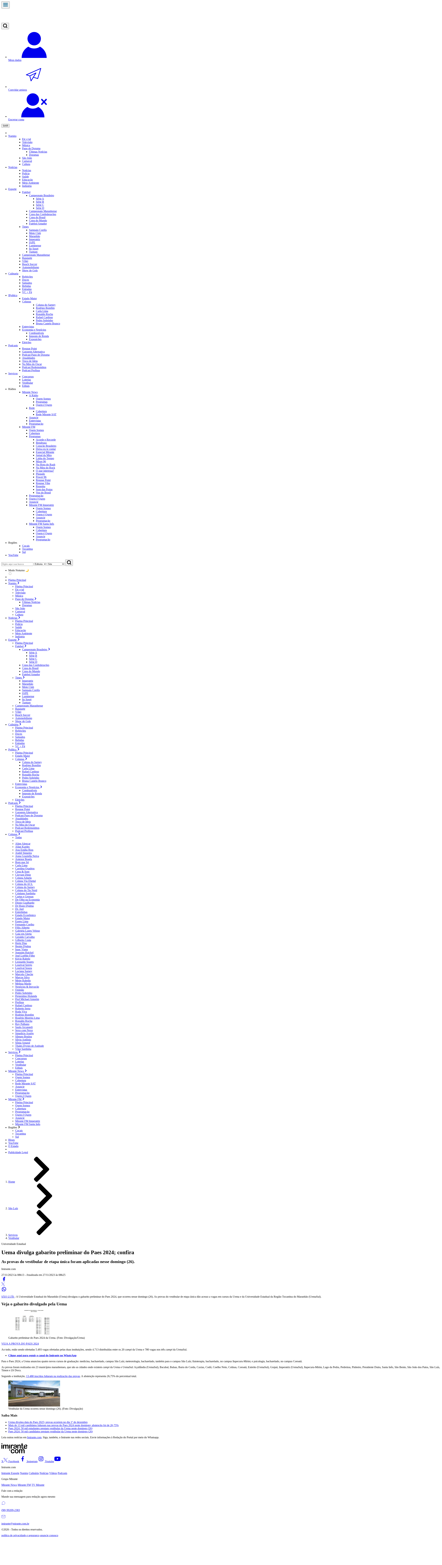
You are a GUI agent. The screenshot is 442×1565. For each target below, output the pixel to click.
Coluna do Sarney (32, 762)
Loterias (19, 1061)
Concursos (21, 1058)
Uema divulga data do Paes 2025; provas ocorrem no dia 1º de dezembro (48, 1422)
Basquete (20, 708)
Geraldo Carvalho (25, 936)
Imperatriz (34, 239)
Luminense (35, 245)
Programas (41, 401)
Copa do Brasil (30, 668)
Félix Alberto (22, 927)
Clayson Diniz (23, 874)
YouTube (13, 555)
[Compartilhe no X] (3, 1284)
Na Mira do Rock (45, 467)
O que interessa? (45, 470)
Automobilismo (23, 718)
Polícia (19, 624)
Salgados (20, 736)
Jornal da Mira (44, 455)
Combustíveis (29, 790)
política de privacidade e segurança (20, 1535)
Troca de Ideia (23, 821)
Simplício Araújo (24, 1033)
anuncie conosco (49, 1535)
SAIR (5, 125)
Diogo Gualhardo (24, 902)
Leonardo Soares (24, 961)
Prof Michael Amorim (27, 999)
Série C (40, 204)
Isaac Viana (21, 949)
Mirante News (9, 1484)
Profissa (19, 1002)
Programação (43, 520)
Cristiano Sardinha (25, 893)
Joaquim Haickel (24, 952)
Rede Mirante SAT (46, 414)
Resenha (40, 486)
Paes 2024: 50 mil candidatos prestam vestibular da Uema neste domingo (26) (50, 1431)
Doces (18, 733)
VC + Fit (20, 746)
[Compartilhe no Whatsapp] (4, 1290)
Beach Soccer (22, 715)
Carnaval (27, 161)
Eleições (19, 799)
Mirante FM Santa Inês (27, 1124)
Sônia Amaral (22, 1042)
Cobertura (41, 411)
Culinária (34, 1473)
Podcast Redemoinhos (27, 827)
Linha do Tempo (45, 458)
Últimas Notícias (31, 602)
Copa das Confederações (35, 665)
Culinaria (13, 273)
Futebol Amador (31, 674)
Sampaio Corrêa (38, 230)
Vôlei (18, 711)
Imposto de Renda (32, 793)
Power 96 (41, 477)
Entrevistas (21, 783)
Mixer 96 (41, 461)
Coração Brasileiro (46, 445)
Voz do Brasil (43, 492)
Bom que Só (22, 862)
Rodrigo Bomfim (31, 765)
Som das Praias (44, 489)
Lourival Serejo (23, 964)
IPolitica (12, 295)
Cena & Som (22, 871)
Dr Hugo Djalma (24, 905)
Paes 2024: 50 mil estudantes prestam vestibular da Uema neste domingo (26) (50, 1428)
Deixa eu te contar (46, 449)
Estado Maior (22, 755)
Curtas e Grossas (24, 896)
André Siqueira (23, 852)
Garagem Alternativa (26, 812)
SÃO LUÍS (8, 1296)
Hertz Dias (21, 943)
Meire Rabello (23, 980)
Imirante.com (34, 1437)
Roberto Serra (22, 1008)
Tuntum (33, 251)
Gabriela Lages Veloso (27, 930)
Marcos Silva (22, 977)
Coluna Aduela (23, 877)
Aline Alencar (22, 843)
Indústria (20, 636)
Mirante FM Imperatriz (27, 1121)
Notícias (12, 167)
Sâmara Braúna (23, 1036)
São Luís (13, 1208)
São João (20, 608)
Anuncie (40, 517)
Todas (18, 837)
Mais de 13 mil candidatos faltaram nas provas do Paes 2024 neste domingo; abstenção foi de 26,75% (63, 1425)
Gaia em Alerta (23, 933)
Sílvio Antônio (23, 1039)
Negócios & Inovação (27, 986)
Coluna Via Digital (25, 880)
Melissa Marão (23, 983)
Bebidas (19, 740)
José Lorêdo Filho (25, 955)
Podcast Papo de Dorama (29, 815)
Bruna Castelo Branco (34, 780)
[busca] (5, 26)
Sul (17, 1136)
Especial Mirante (45, 452)
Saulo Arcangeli (24, 1027)
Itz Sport (33, 248)
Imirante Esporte (10, 1473)
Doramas (27, 605)
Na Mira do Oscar (25, 824)
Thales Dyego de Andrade (29, 1045)
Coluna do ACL (24, 884)
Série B (40, 201)
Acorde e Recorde (46, 439)
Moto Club (35, 233)
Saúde (18, 627)
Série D (40, 208)
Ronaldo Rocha (30, 774)
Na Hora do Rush (45, 464)
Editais (19, 1067)
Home (11, 1181)
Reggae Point (43, 480)
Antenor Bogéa (23, 859)
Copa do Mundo (31, 671)
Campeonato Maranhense (29, 705)
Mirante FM (24, 1484)
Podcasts (13, 345)
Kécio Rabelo (22, 958)
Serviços (13, 373)
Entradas (20, 743)
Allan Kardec (22, 846)
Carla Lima (28, 768)
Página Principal (17, 580)
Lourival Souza (23, 968)
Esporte (12, 189)
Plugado (40, 473)
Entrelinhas (21, 912)
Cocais (19, 1130)
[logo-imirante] (221, 15)
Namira (12, 135)
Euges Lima (21, 921)
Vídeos (53, 1473)
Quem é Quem (44, 404)
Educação (20, 630)
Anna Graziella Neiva (27, 856)
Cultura (19, 614)
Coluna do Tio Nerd (26, 890)
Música (19, 595)
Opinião (19, 989)
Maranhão (34, 236)
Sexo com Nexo (24, 1030)
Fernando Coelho (24, 924)
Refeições (20, 730)
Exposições (28, 796)
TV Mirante (37, 1484)
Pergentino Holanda (26, 996)
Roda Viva (21, 1011)
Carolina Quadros (25, 868)
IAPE (32, 242)
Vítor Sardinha (23, 1048)
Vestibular (20, 1064)
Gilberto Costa (23, 940)
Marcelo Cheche (24, 974)
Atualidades (21, 818)
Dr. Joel (19, 908)
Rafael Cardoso (30, 771)
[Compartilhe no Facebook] (4, 1280)
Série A (40, 198)
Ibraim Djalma (23, 946)
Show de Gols (23, 721)
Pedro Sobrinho (30, 777)
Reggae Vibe (43, 483)
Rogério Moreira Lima (27, 1017)
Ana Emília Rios (24, 849)
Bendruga (41, 442)
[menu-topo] (5, 4)
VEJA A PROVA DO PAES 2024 (20, 1343)
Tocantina (20, 1133)
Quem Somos (43, 398)
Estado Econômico (25, 915)
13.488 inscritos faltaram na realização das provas (53, 1376)
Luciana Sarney (23, 971)
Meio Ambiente (23, 633)
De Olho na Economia (27, 899)
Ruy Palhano (22, 1024)
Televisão (20, 592)
